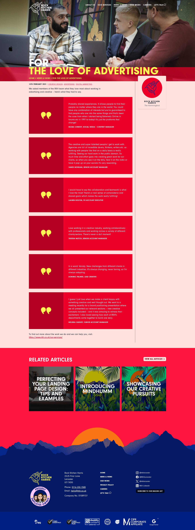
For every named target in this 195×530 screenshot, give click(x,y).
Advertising (69, 84)
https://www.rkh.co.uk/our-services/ (46, 337)
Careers (147, 5)
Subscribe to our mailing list (150, 491)
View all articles (153, 359)
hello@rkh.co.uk (78, 490)
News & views (120, 5)
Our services (104, 5)
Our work (135, 5)
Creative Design (55, 84)
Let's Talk (104, 493)
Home (32, 78)
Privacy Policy (107, 485)
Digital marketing (84, 84)
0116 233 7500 (79, 487)
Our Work (104, 481)
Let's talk (159, 5)
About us (90, 5)
